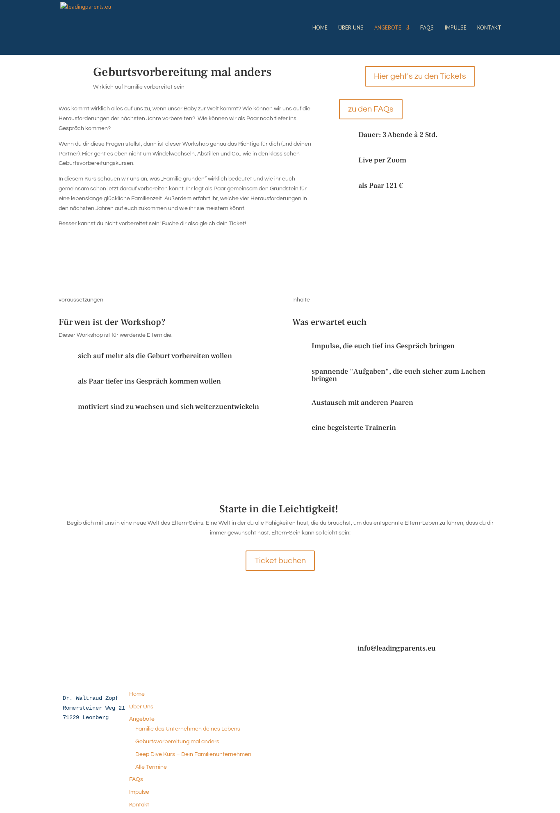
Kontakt (489, 28)
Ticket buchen (280, 561)
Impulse (455, 28)
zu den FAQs (371, 109)
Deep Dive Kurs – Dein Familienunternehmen (193, 754)
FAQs (427, 28)
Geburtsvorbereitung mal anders (177, 741)
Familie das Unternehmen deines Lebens (187, 729)
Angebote (387, 28)
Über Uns (351, 28)
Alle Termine (151, 767)
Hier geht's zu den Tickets (420, 76)
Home (320, 28)
